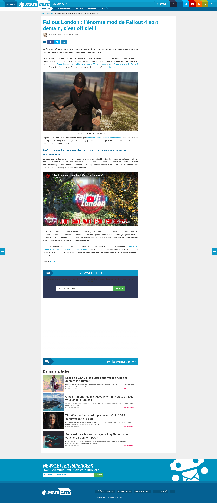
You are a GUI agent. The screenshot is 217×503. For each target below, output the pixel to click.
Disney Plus (78, 9)
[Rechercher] (211, 4)
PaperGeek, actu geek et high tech (34, 3)
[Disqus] (90, 330)
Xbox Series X (92, 9)
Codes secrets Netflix (62, 9)
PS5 (103, 9)
